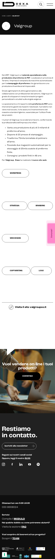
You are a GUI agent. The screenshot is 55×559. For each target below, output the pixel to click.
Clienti (9, 16)
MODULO (19, 519)
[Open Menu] (50, 4)
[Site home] (15, 4)
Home (4, 16)
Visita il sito (30, 307)
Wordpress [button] (15, 173)
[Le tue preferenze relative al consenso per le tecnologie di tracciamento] (4, 554)
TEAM (15, 538)
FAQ (23, 527)
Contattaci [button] (27, 376)
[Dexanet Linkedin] (20, 465)
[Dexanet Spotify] (38, 465)
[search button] (41, 4)
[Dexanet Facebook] (12, 465)
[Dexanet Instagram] (3, 465)
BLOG (27, 458)
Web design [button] (15, 238)
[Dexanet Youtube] (29, 465)
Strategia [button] (14, 206)
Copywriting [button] (16, 271)
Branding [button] (40, 206)
